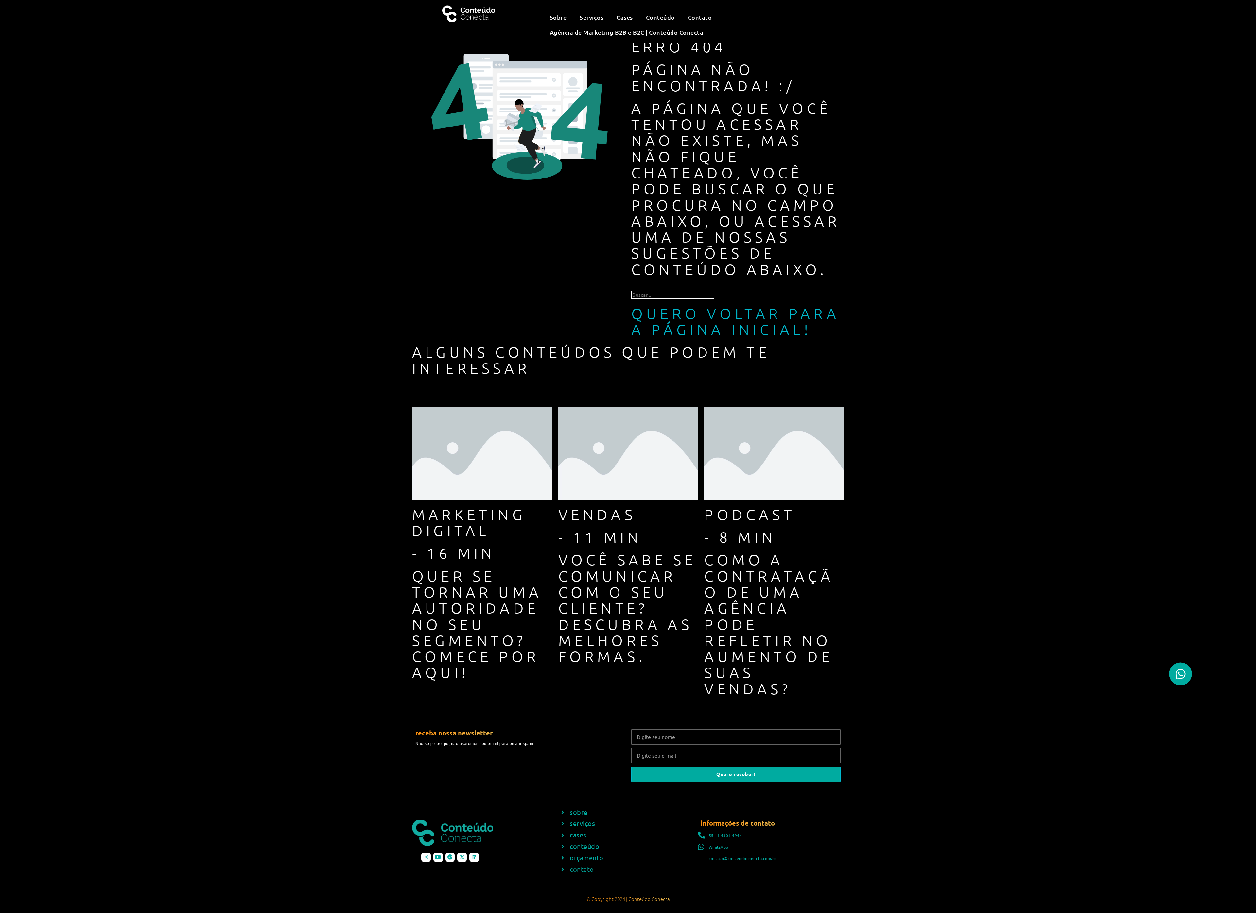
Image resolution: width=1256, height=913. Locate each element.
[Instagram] (426, 857)
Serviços (591, 17)
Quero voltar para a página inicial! (735, 321)
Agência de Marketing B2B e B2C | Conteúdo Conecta (627, 32)
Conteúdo (660, 17)
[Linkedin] (474, 857)
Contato (700, 17)
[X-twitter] (462, 857)
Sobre (558, 17)
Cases (625, 17)
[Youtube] (438, 857)
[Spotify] (450, 857)
